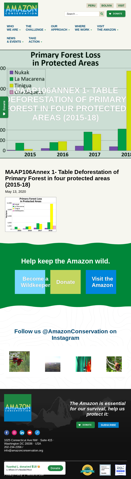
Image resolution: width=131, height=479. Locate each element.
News (14, 40)
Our (59, 28)
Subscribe (108, 425)
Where (82, 28)
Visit (121, 5)
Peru (91, 5)
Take (34, 40)
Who (12, 28)
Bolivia (106, 5)
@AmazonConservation (75, 331)
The (34, 28)
